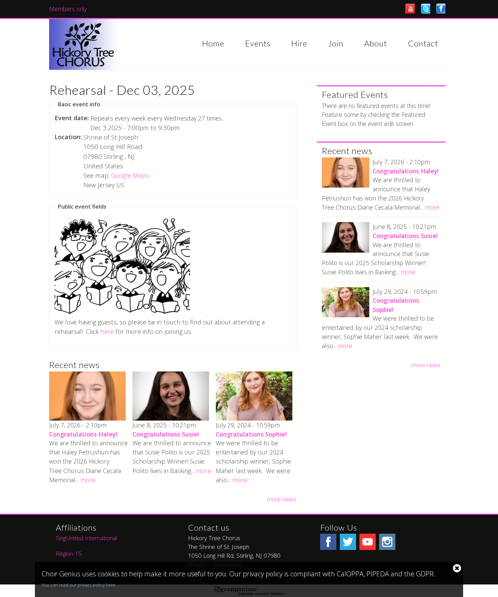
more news (281, 499)
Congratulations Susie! (165, 434)
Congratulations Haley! (83, 434)
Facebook (440, 8)
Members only (68, 9)
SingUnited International (87, 538)
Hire (299, 44)
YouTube (410, 8)
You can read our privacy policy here (79, 585)
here (107, 331)
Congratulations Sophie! (251, 434)
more (88, 480)
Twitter (425, 8)
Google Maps (130, 175)
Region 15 (69, 553)
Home (213, 44)
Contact (423, 44)
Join (336, 44)
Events (257, 44)
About (375, 44)
